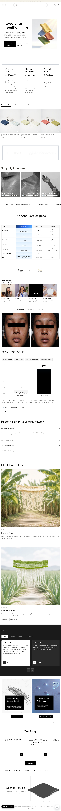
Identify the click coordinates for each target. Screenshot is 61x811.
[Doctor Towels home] (5, 5)
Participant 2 (30, 309)
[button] (2, 5)
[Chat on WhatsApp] (57, 807)
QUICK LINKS (37, 770)
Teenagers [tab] (21, 636)
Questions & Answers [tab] (14, 631)
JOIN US (27, 770)
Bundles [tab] (15, 105)
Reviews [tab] (3, 631)
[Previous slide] (53, 722)
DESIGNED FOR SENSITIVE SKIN (12, 770)
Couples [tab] (12, 636)
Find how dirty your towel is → (22, 44)
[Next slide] (57, 722)
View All (30, 763)
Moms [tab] (4, 636)
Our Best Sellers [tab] (6, 105)
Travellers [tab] (30, 636)
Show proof (8, 411)
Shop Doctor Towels (9, 44)
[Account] (54, 5)
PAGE (46, 770)
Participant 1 (20, 309)
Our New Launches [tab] (24, 105)
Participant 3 (40, 309)
